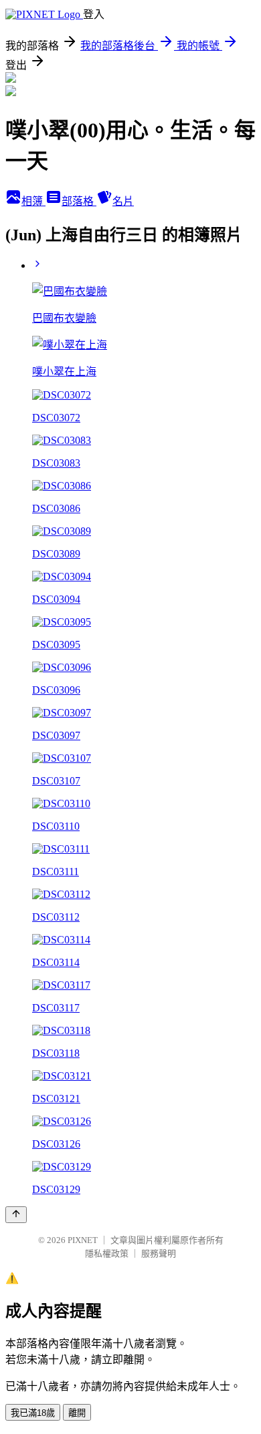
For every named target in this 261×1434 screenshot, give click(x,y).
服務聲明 (158, 1253)
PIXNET (83, 1240)
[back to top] (16, 1214)
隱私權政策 (106, 1253)
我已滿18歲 (33, 1413)
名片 (123, 201)
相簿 (33, 201)
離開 (77, 1413)
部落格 (79, 201)
